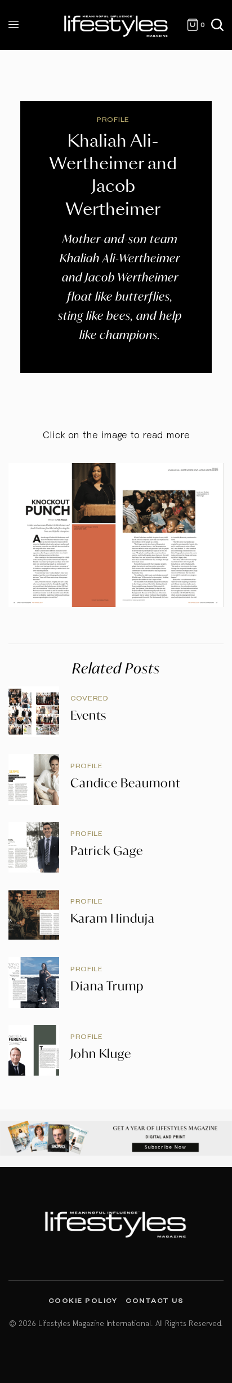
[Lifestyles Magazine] (116, 25)
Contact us (155, 1300)
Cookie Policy (83, 1300)
